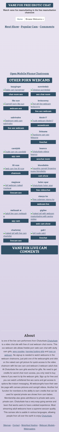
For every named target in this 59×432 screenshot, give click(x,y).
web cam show (43, 223)
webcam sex (16, 108)
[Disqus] (29, 291)
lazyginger (16, 86)
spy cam (16, 156)
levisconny (43, 100)
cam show (43, 175)
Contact (16, 425)
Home (20, 19)
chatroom (15, 173)
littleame (43, 131)
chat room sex (16, 94)
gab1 (43, 230)
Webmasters (29, 428)
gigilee (43, 210)
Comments (47, 26)
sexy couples (18, 351)
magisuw (15, 182)
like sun (16, 100)
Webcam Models (47, 425)
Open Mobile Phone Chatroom (29, 73)
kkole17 (43, 117)
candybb (16, 148)
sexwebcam (43, 125)
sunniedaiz (43, 86)
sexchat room (43, 158)
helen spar (43, 182)
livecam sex (16, 192)
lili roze (15, 165)
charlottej (15, 230)
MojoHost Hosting (29, 425)
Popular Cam (29, 26)
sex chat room (43, 94)
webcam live (43, 203)
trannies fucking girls (35, 351)
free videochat (43, 189)
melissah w (15, 210)
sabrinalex (16, 117)
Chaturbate (52, 340)
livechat (43, 142)
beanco (43, 148)
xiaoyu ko (43, 196)
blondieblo (43, 165)
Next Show (12, 26)
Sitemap (7, 425)
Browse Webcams (34, 19)
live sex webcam (43, 111)
